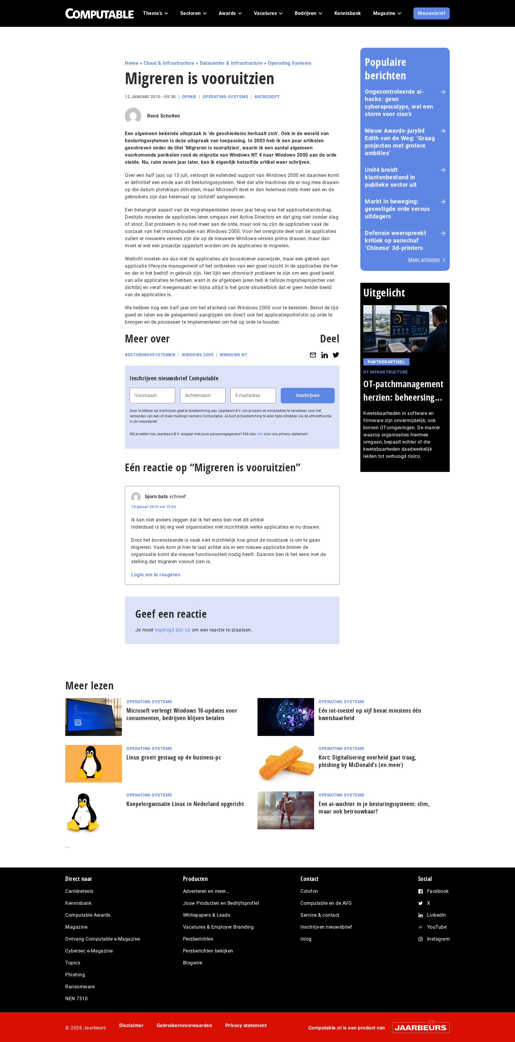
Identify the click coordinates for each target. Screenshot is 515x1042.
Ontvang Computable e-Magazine (102, 939)
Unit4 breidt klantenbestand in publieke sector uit (391, 177)
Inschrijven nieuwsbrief (326, 927)
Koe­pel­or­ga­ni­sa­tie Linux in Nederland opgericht (185, 804)
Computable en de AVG (326, 903)
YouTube (437, 927)
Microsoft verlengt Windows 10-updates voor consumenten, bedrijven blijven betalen (181, 714)
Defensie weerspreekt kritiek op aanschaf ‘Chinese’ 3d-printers (395, 240)
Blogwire (192, 963)
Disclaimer (131, 1025)
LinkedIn (436, 915)
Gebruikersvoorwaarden (184, 1025)
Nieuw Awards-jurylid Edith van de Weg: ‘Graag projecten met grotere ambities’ (400, 142)
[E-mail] (313, 355)
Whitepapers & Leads (206, 915)
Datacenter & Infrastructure (231, 63)
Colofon (309, 891)
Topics (72, 963)
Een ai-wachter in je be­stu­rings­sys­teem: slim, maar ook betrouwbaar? (374, 807)
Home (131, 63)
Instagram (438, 939)
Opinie (189, 96)
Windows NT (233, 354)
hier (260, 434)
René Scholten (163, 116)
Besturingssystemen (150, 354)
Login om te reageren (155, 575)
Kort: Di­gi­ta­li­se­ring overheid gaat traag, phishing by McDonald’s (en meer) (367, 761)
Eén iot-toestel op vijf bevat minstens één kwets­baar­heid (370, 714)
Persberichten (198, 939)
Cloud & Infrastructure (169, 63)
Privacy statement (246, 1025)
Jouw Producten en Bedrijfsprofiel (221, 903)
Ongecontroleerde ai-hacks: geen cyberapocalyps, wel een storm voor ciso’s (399, 103)
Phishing (75, 975)
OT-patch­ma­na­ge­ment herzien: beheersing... (403, 390)
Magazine (76, 927)
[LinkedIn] (324, 355)
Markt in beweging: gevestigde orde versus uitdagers (397, 209)
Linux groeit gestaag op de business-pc (173, 757)
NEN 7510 (76, 998)
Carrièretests (79, 891)
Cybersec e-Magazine (89, 951)
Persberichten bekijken (208, 951)
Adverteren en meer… (206, 891)
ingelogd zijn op (172, 630)
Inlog (306, 939)
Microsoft (267, 96)
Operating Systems (289, 63)
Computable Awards (88, 915)
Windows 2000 (197, 354)
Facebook (438, 891)
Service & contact (319, 915)
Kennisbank (78, 903)
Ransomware (79, 986)
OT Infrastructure (385, 372)
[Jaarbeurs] (418, 1027)
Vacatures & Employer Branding (218, 927)
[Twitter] (335, 355)
